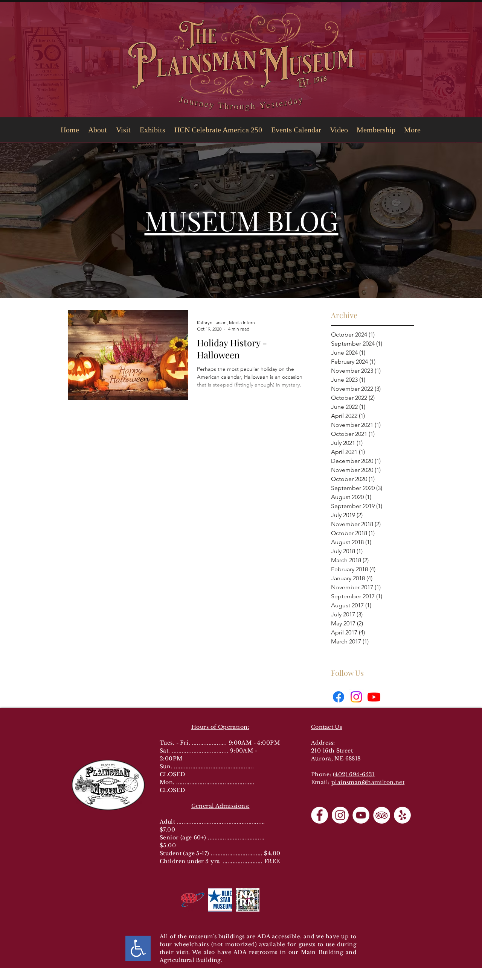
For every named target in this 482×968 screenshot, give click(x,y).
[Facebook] (338, 696)
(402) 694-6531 (354, 774)
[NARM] (247, 900)
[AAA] (192, 900)
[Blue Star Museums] (220, 900)
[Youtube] (373, 696)
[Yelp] (402, 815)
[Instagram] (356, 696)
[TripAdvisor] (381, 815)
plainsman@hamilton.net (367, 782)
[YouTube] (360, 815)
